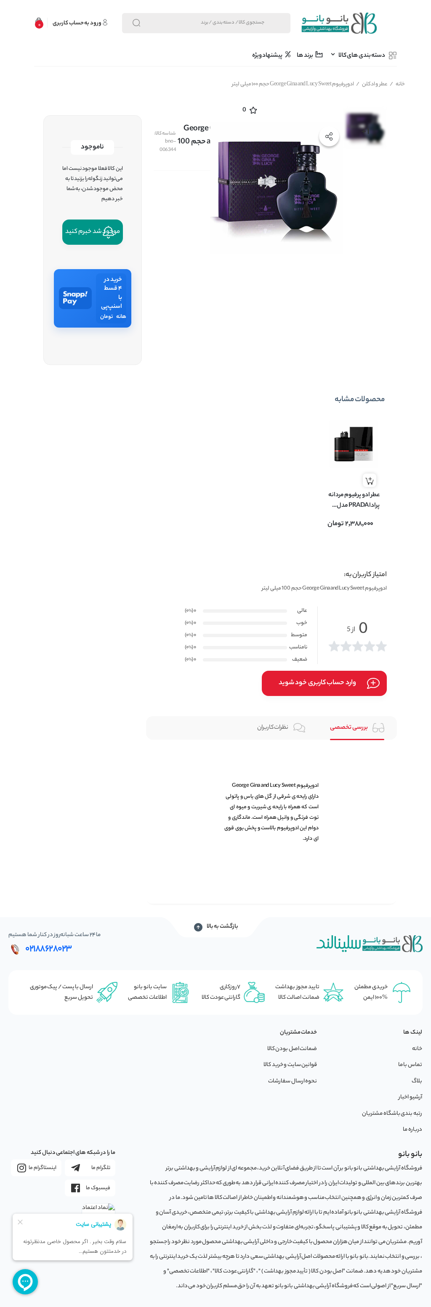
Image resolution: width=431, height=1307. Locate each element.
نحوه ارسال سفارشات (292, 1081)
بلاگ (417, 1081)
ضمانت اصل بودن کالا (292, 1049)
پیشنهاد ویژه (267, 56)
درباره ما (412, 1130)
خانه (397, 84)
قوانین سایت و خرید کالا (290, 1065)
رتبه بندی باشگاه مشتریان (392, 1114)
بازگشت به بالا (222, 926)
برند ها (305, 56)
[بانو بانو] (339, 23)
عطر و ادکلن (372, 84)
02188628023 (48, 949)
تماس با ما (410, 1065)
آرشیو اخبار (410, 1097)
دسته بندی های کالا (362, 56)
